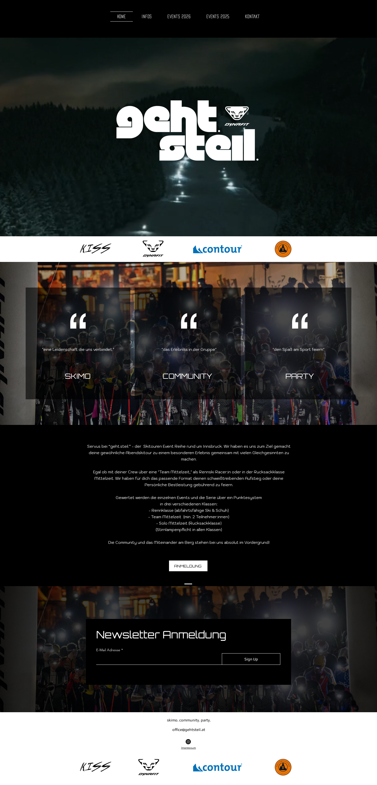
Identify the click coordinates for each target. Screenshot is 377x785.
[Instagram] (188, 741)
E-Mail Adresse (108, 650)
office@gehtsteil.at (188, 729)
